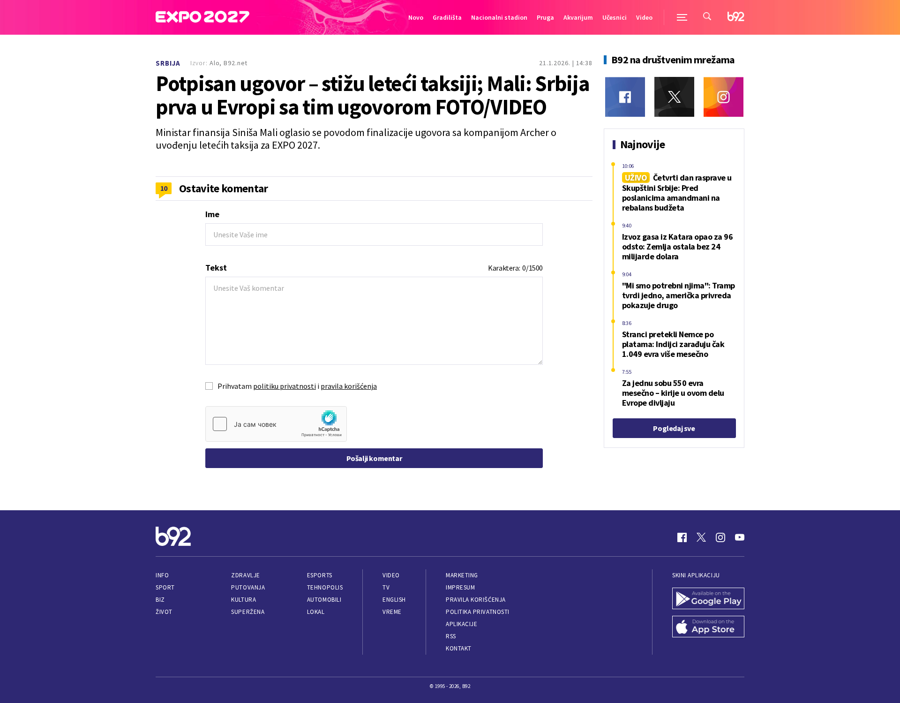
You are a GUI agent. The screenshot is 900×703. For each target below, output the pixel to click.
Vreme (392, 612)
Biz (160, 600)
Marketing (462, 575)
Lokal (316, 612)
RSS (451, 636)
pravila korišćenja (349, 386)
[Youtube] (739, 537)
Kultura (243, 600)
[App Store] (708, 627)
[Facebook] (625, 97)
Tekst (216, 267)
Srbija (168, 63)
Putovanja (248, 587)
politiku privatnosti (284, 386)
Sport (165, 587)
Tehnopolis (325, 587)
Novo (415, 17)
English (394, 600)
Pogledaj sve (674, 428)
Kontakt (459, 648)
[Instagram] (723, 97)
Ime (212, 214)
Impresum (460, 587)
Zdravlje (245, 575)
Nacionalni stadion (499, 17)
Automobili (324, 600)
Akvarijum (578, 17)
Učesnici (614, 17)
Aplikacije (461, 624)
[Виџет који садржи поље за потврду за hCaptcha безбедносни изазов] (276, 424)
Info (162, 575)
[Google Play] (708, 599)
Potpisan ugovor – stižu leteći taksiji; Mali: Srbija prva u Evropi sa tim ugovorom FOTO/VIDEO (372, 95)
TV (386, 587)
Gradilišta (447, 17)
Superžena (247, 612)
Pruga (545, 17)
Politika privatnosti (478, 612)
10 (163, 188)
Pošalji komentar (374, 458)
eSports (319, 575)
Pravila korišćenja (476, 600)
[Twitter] (674, 97)
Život (164, 612)
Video (644, 17)
